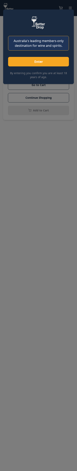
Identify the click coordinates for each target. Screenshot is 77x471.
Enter (38, 61)
